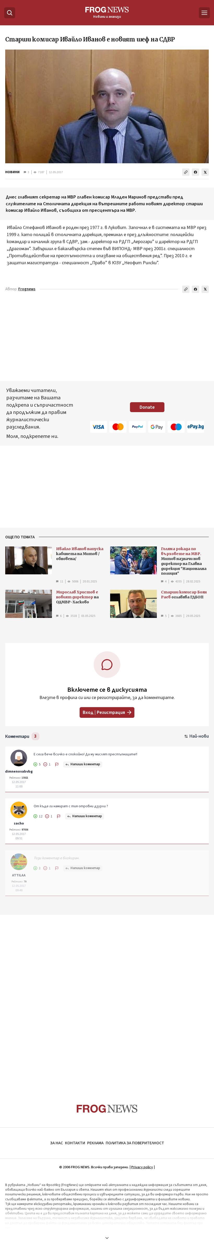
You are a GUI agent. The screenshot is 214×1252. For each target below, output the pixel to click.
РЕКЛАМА (95, 1143)
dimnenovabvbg (19, 771)
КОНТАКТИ (75, 1143)
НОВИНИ (12, 172)
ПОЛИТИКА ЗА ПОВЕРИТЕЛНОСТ (135, 1143)
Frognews (26, 289)
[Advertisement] (107, 999)
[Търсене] (9, 12)
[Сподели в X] (205, 172)
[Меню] (204, 12)
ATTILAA (19, 875)
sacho (19, 823)
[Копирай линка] (185, 172)
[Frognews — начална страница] (107, 1109)
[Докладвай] (57, 764)
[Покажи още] (107, 1238)
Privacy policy (142, 1167)
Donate (147, 407)
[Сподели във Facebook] (195, 172)
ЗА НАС (56, 1143)
